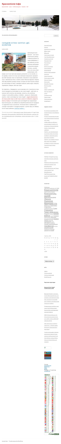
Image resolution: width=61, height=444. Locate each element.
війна (47, 215)
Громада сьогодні (48, 59)
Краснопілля (51, 190)
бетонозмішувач (12, 114)
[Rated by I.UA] (47, 348)
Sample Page (13, 11)
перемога (52, 223)
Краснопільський (50, 194)
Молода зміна (27, 112)
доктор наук (47, 217)
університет (47, 229)
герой (51, 216)
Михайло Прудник (48, 84)
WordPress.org (47, 277)
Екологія (46, 64)
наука (52, 221)
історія (51, 230)
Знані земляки (47, 68)
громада (56, 216)
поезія (46, 224)
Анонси (46, 47)
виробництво (19, 114)
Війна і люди (47, 51)
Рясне (48, 205)
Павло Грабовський (49, 89)
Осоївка (55, 203)
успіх (32, 116)
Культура (46, 74)
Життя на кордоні (48, 66)
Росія (45, 205)
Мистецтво (47, 82)
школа (46, 230)
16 (57, 243)
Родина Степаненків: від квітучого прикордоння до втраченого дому (51, 118)
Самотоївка (53, 205)
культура (51, 220)
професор (49, 225)
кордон (46, 220)
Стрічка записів (48, 273)
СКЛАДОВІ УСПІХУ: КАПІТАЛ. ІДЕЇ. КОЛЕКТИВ (16, 44)
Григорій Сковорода (49, 188)
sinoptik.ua (47, 371)
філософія (52, 229)
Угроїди (46, 214)
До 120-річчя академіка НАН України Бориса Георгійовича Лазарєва (51, 112)
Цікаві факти (47, 101)
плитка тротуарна (26, 116)
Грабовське (47, 187)
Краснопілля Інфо (11, 3)
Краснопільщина (50, 197)
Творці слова (47, 97)
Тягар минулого (48, 99)
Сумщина (48, 210)
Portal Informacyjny (49, 168)
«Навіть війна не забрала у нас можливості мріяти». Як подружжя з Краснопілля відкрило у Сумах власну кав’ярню (51, 126)
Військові (46, 53)
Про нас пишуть (48, 91)
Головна (4, 11)
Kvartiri (46, 176)
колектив (34, 114)
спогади (56, 226)
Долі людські (47, 62)
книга (56, 219)
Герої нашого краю (49, 55)
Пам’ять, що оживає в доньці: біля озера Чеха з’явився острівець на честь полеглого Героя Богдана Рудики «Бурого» (51, 143)
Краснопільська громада (49, 191)
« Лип (45, 251)
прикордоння (53, 224)
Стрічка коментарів (49, 275)
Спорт (45, 93)
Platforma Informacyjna (49, 162)
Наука (45, 87)
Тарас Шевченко (51, 212)
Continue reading (19, 108)
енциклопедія (48, 219)
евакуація (53, 217)
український (48, 228)
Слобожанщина (48, 208)
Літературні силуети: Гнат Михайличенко (51, 164)
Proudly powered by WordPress (16, 441)
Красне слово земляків (49, 72)
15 (55, 243)
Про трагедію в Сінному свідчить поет (51, 158)
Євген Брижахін (27, 114)
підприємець (18, 116)
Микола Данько (48, 80)
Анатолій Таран (48, 45)
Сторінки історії (48, 95)
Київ (58, 188)
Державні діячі (47, 61)
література (47, 221)
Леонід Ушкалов (48, 76)
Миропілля (48, 203)
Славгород (47, 207)
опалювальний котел (9, 116)
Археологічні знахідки (49, 49)
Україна (51, 214)
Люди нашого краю (18, 112)
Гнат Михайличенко (49, 57)
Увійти (45, 271)
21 (53, 245)
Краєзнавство (47, 70)
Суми (55, 208)
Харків (56, 213)
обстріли (47, 223)
